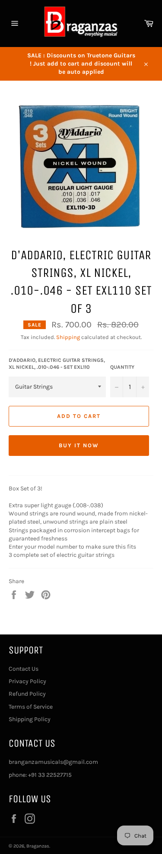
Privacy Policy (27, 681)
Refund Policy (27, 693)
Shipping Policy (30, 719)
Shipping (68, 337)
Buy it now (79, 445)
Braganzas (37, 846)
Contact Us (23, 668)
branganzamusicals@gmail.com (53, 762)
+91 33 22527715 (50, 775)
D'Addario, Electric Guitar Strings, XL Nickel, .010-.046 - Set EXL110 (57, 363)
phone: (18, 775)
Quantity (122, 367)
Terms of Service (31, 706)
